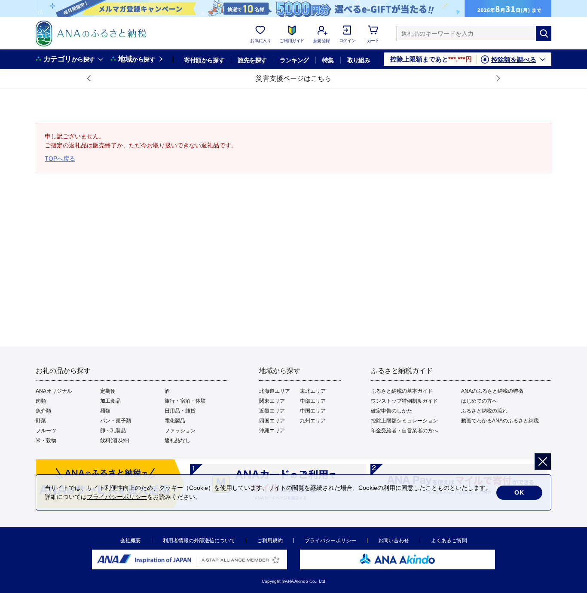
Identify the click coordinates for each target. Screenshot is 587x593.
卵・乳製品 (113, 431)
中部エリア (313, 401)
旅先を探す (252, 60)
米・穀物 (46, 440)
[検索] (543, 33)
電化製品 (175, 421)
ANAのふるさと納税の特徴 (492, 391)
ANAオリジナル (54, 391)
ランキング (294, 60)
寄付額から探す (204, 60)
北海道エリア (274, 391)
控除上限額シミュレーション (404, 421)
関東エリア (272, 401)
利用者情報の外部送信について (199, 541)
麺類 (105, 411)
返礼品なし (177, 440)
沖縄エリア (272, 431)
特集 (328, 60)
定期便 (108, 391)
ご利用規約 (270, 541)
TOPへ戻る (60, 158)
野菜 (41, 421)
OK (519, 492)
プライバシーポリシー (330, 541)
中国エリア (313, 411)
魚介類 (43, 411)
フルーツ (46, 431)
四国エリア (272, 421)
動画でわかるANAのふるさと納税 (500, 421)
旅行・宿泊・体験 (185, 401)
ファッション (180, 431)
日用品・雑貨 (180, 411)
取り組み (358, 60)
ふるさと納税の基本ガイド (402, 391)
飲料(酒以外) (114, 440)
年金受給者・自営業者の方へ (404, 431)
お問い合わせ (393, 541)
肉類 (41, 401)
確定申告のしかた (391, 411)
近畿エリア (272, 411)
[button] (89, 78)
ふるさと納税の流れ (484, 411)
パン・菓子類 (115, 421)
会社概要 (130, 541)
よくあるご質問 (449, 541)
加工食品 (110, 401)
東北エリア (313, 391)
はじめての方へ (479, 401)
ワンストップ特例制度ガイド (404, 401)
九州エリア (313, 421)
